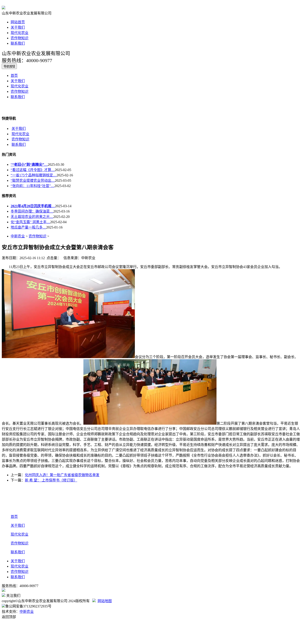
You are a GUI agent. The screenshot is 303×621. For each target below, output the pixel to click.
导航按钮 (9, 66)
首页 (14, 75)
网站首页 (18, 22)
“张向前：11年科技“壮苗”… (32, 186)
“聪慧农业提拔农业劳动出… (33, 180)
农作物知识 (19, 38)
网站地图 (105, 601)
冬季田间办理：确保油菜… (32, 211)
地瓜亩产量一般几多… (28, 227)
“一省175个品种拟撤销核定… (34, 175)
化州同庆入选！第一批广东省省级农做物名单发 (62, 475)
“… (29, 164)
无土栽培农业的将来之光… (32, 217)
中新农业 (18, 236)
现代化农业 (19, 33)
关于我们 (18, 27)
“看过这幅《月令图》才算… (33, 170)
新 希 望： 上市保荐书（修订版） (51, 480)
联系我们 (18, 43)
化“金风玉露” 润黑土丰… (30, 222)
